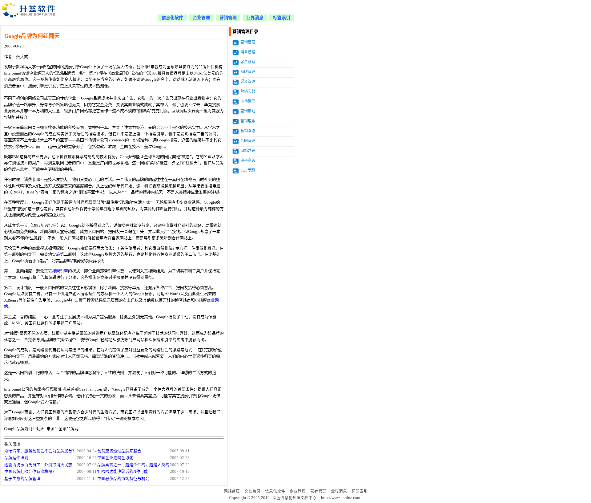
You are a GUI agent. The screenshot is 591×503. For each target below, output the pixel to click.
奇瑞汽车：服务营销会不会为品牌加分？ (40, 451)
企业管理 (201, 17)
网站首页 (232, 491)
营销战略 (247, 131)
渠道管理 (247, 81)
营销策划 (247, 111)
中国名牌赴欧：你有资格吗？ (30, 471)
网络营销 (247, 150)
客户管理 (247, 62)
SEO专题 (247, 170)
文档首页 (252, 491)
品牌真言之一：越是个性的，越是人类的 (133, 465)
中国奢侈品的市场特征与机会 (123, 479)
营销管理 (228, 17)
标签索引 (281, 17)
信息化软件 (172, 17)
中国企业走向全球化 (115, 458)
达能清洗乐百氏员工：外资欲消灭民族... (39, 465)
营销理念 (247, 121)
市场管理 (247, 101)
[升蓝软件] (29, 21)
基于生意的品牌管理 (22, 479)
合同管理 (247, 141)
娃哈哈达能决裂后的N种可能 (122, 471)
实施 (56, 254)
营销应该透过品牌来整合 (119, 451)
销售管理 (247, 52)
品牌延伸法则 (16, 458)
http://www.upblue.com (340, 498)
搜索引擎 (60, 271)
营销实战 (247, 91)
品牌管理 (247, 72)
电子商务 (247, 160)
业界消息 (254, 17)
